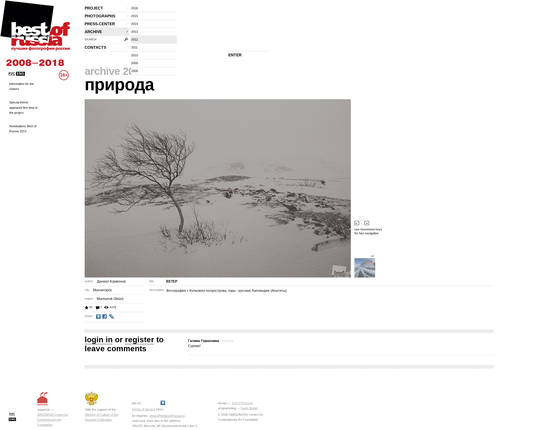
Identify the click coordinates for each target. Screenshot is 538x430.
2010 (134, 55)
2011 (134, 47)
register (139, 339)
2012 (134, 39)
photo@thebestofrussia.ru (167, 415)
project (94, 8)
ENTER (235, 55)
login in (99, 339)
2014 (134, 24)
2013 (134, 31)
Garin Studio (249, 408)
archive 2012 (115, 71)
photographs (100, 16)
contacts (95, 47)
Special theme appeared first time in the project (23, 107)
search (90, 39)
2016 (134, 8)
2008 (134, 71)
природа (119, 84)
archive (93, 31)
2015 (134, 16)
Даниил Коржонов (111, 281)
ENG (20, 74)
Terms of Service (143, 409)
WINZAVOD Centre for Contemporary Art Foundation (52, 419)
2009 (134, 63)
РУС (11, 74)
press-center (100, 24)
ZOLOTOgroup (242, 403)
